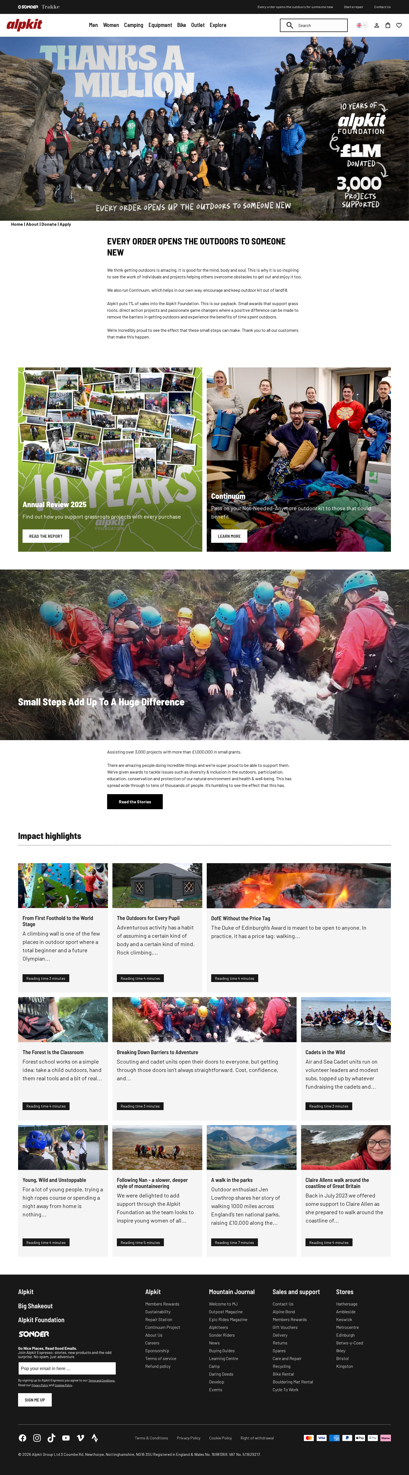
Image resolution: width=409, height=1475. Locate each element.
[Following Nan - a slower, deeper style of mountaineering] (157, 1147)
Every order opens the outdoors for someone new (295, 7)
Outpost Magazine (226, 1311)
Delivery (280, 1334)
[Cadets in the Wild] (346, 1019)
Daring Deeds (221, 1373)
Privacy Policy (39, 1385)
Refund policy (158, 1366)
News (214, 1342)
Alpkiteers (218, 1327)
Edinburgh (345, 1334)
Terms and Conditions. (101, 1380)
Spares (279, 1350)
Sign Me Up (35, 1399)
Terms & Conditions (151, 1437)
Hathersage (347, 1303)
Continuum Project (162, 1327)
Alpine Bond (284, 1311)
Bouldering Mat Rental (293, 1381)
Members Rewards (162, 1303)
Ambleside (346, 1311)
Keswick (344, 1319)
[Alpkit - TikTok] (51, 1438)
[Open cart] (388, 25)
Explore (218, 24)
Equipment (160, 24)
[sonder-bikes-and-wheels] (28, 7)
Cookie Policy (220, 1437)
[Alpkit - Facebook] (22, 1438)
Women (111, 24)
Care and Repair (287, 1358)
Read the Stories (135, 801)
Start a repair (353, 7)
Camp (214, 1366)
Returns (280, 1342)
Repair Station (158, 1319)
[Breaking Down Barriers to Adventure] (204, 1019)
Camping (133, 24)
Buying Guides (222, 1350)
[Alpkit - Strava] (94, 1438)
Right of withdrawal (257, 1437)
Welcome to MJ (223, 1303)
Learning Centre (223, 1358)
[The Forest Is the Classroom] (63, 1019)
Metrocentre (347, 1327)
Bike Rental (283, 1373)
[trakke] (50, 7)
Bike (181, 24)
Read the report (46, 536)
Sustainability (158, 1311)
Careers (152, 1342)
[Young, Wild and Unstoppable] (63, 1147)
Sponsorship (157, 1350)
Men (93, 24)
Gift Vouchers (285, 1327)
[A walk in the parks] (252, 1147)
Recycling (281, 1366)
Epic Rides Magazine (228, 1319)
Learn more (229, 536)
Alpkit (26, 1291)
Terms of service (160, 1358)
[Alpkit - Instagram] (37, 1438)
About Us (153, 1334)
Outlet (198, 24)
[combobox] (314, 25)
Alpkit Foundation (41, 1319)
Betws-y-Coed (349, 1342)
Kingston (344, 1366)
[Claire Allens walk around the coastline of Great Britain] (346, 1147)
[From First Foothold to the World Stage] (63, 885)
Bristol (342, 1358)
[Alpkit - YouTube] (65, 1438)
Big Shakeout (35, 1305)
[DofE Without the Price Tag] (299, 885)
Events (215, 1389)
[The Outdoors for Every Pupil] (157, 885)
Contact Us (382, 7)
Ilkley (340, 1350)
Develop (216, 1381)
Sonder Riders (222, 1334)
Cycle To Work (286, 1389)
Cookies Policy (63, 1385)
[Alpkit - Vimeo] (80, 1438)
